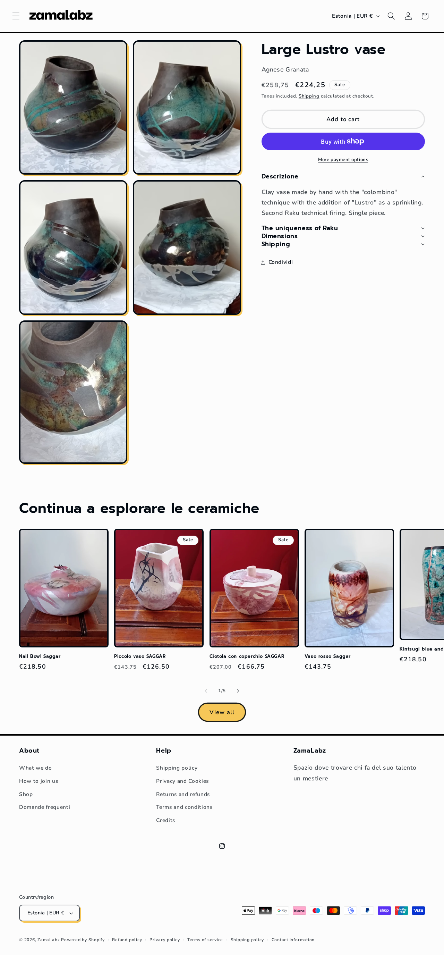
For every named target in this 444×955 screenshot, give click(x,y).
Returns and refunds (183, 794)
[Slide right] (238, 691)
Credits (165, 820)
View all (222, 712)
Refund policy (127, 940)
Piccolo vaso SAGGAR (139, 657)
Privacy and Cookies (182, 781)
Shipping (309, 96)
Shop (26, 794)
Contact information (293, 940)
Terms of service (205, 940)
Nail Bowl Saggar (40, 657)
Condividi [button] (280, 262)
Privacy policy (165, 940)
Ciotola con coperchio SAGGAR (247, 657)
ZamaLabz (48, 940)
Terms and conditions (184, 807)
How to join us (38, 781)
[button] (16, 16)
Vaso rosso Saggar (328, 657)
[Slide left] (206, 691)
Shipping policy (176, 767)
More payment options (343, 159)
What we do (35, 767)
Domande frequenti (44, 807)
